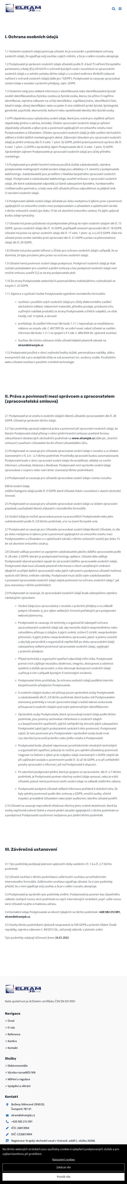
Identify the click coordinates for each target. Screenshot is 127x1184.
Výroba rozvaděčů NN (22, 1072)
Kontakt (13, 1048)
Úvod (11, 1021)
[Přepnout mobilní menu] (120, 8)
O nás (11, 1027)
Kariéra (12, 1041)
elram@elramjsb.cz (30, 345)
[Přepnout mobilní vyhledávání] (113, 8)
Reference (14, 1034)
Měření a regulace (19, 1079)
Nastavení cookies (63, 1159)
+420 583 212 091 (109, 912)
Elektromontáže (18, 1066)
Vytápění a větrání (19, 1086)
